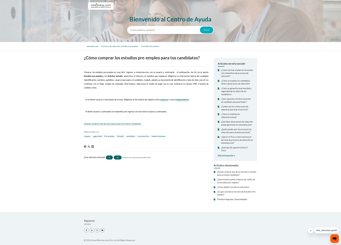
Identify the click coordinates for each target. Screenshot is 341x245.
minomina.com (92, 46)
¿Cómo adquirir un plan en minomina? (233, 187)
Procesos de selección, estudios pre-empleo (119, 46)
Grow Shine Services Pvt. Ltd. (104, 240)
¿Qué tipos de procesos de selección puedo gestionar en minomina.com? (237, 123)
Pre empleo (109, 136)
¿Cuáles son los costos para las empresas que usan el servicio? (234, 108)
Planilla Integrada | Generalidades (232, 199)
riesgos (87, 136)
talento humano (158, 136)
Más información (226, 155)
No (118, 157)
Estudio (120, 136)
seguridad (97, 136)
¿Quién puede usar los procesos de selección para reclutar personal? (236, 131)
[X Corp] (89, 146)
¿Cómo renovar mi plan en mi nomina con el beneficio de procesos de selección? (237, 73)
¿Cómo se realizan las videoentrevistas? (230, 115)
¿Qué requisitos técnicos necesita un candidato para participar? (236, 100)
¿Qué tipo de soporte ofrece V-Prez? (234, 149)
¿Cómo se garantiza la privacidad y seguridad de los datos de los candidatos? (236, 91)
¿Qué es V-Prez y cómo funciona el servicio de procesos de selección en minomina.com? (237, 140)
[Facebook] (85, 146)
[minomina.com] (100, 12)
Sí (109, 157)
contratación (143, 136)
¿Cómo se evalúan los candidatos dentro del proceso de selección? (235, 82)
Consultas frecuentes (150, 46)
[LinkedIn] (92, 146)
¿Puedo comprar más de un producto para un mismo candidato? (112, 123)
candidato (130, 136)
